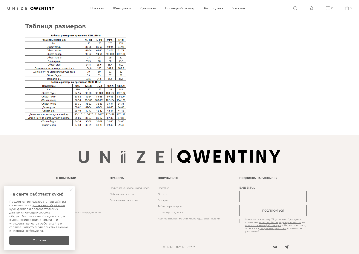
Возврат (163, 200)
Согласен (39, 240)
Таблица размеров (170, 206)
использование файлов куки (263, 225)
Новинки (97, 8)
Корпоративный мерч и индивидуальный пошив (189, 218)
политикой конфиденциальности (280, 222)
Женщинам (122, 8)
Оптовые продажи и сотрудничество (79, 212)
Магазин (238, 8)
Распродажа (213, 8)
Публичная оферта (122, 194)
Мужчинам (148, 8)
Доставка (163, 187)
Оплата (162, 194)
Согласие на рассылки (124, 200)
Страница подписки (170, 212)
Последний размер (180, 8)
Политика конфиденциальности (130, 187)
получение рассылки (273, 228)
